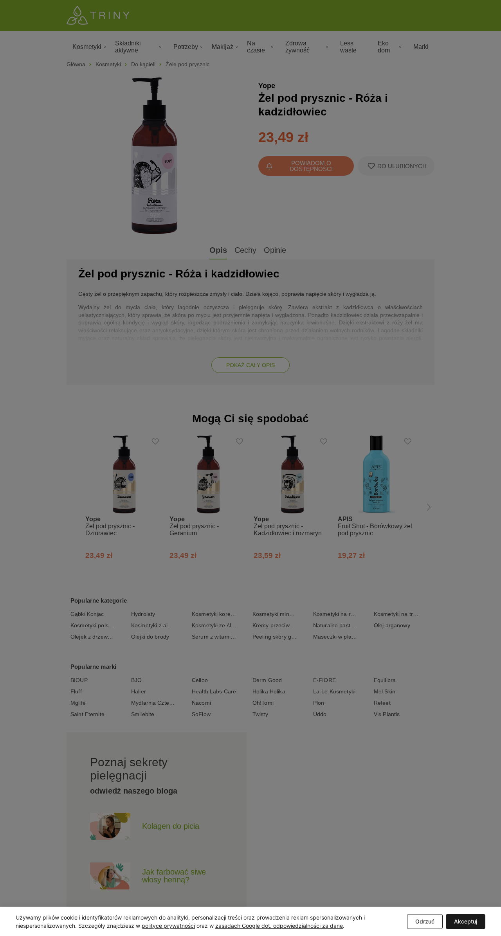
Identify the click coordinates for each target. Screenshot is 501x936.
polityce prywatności (168, 925)
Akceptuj (465, 921)
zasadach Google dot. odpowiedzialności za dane (279, 925)
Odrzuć (424, 921)
